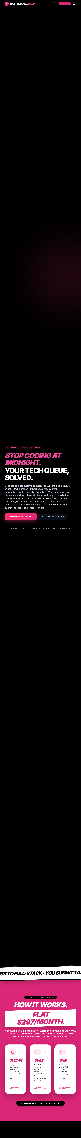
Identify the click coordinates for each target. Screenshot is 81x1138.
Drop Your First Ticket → (21, 517)
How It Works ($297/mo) (53, 516)
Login (54, 4)
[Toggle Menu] (74, 4)
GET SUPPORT (64, 4)
